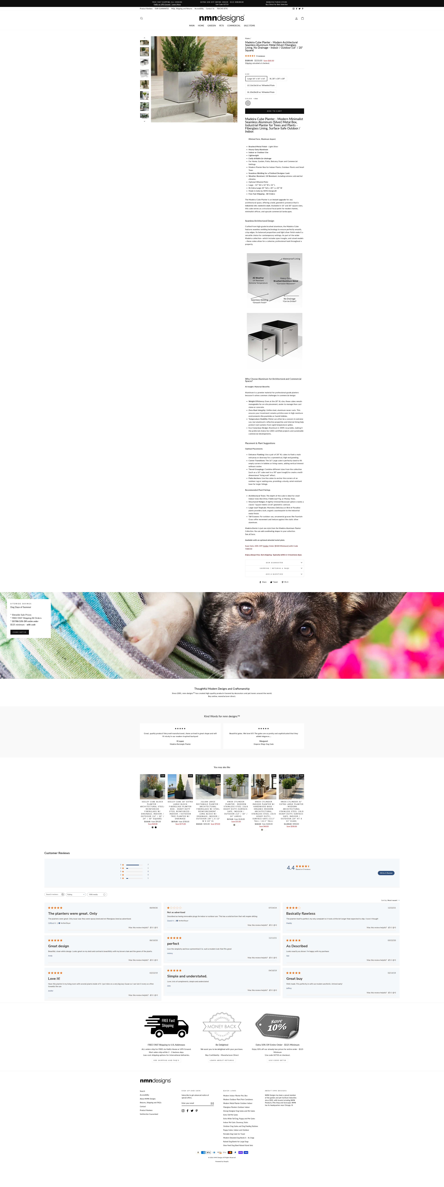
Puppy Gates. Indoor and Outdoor (236, 1130)
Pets (221, 25)
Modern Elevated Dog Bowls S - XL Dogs (238, 1138)
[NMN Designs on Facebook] (187, 1110)
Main (191, 25)
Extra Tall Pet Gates (230, 1115)
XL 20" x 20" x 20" (277, 78)
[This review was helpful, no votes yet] (151, 927)
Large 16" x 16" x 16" (256, 78)
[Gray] (152, 827)
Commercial (233, 25)
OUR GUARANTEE (162, 9)
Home (201, 25)
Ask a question (274, 574)
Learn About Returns (222, 1060)
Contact (143, 1106)
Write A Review (386, 873)
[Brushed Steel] (234, 825)
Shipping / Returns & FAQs (274, 568)
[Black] (156, 827)
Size (247, 74)
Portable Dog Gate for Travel (234, 1134)
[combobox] (76, 895)
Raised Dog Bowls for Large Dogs (235, 1142)
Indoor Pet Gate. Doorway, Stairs (235, 1122)
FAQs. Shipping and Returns (181, 9)
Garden (212, 25)
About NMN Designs (148, 1099)
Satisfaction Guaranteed (149, 1114)
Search (142, 1091)
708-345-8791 (222, 9)
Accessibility (199, 9)
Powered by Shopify (221, 1161)
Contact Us (210, 9)
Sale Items (249, 25)
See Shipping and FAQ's (166, 1060)
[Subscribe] (212, 1103)
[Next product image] (144, 120)
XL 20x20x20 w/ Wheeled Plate (260, 92)
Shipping (248, 63)
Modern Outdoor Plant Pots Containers (238, 1099)
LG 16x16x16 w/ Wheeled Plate (260, 85)
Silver (248, 103)
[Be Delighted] (222, 1026)
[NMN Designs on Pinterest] (196, 1110)
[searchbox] (52, 894)
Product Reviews (146, 9)
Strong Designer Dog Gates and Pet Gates (239, 1111)
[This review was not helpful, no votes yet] (155, 927)
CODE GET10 (19, 632)
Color (251, 98)
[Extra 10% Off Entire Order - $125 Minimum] (277, 1026)
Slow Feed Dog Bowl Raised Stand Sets (238, 1145)
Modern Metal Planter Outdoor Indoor (237, 1103)
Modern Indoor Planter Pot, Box (235, 1096)
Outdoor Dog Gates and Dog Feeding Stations (240, 1126)
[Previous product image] (144, 38)
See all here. (250, 534)
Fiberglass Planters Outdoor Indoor (236, 1107)
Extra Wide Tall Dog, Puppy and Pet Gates (239, 1119)
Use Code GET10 (277, 1060)
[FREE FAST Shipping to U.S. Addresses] (166, 1026)
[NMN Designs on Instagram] (183, 1110)
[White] (149, 827)
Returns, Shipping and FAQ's (150, 1103)
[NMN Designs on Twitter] (192, 1110)
